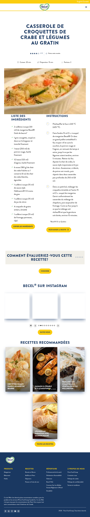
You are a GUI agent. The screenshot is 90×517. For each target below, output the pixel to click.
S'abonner (49, 479)
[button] (86, 7)
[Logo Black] (45, 7)
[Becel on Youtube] (15, 511)
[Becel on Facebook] (5, 511)
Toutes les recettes (45, 444)
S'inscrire (45, 271)
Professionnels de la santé (54, 472)
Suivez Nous (45, 332)
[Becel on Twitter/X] (8, 511)
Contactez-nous (72, 475)
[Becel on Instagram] (18, 511)
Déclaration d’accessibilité (54, 475)
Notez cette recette (54, 53)
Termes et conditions (74, 485)
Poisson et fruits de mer (32, 482)
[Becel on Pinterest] (12, 511)
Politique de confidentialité (75, 482)
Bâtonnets (7, 475)
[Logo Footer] (10, 458)
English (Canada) (83, 2)
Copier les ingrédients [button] (23, 226)
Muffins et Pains (30, 475)
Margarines (7, 472)
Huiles (6, 479)
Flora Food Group (73, 472)
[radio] (76, 257)
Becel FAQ (49, 482)
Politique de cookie (73, 479)
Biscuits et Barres (30, 472)
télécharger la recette (57, 230)
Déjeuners (28, 479)
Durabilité (49, 491)
